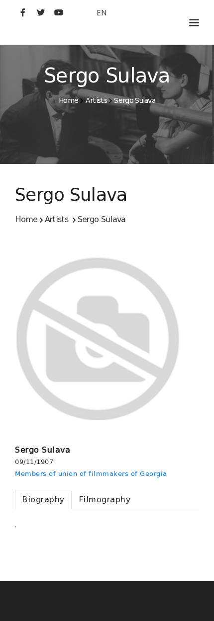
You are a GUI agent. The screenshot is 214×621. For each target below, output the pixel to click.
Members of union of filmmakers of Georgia (91, 473)
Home (68, 100)
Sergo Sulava (134, 100)
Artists (96, 100)
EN (102, 12)
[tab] (43, 499)
